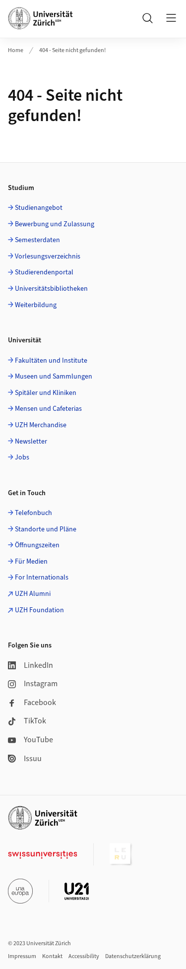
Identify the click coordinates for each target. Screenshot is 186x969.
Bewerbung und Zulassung (54, 224)
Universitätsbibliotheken (51, 289)
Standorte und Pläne (45, 529)
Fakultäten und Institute (51, 361)
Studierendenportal (44, 272)
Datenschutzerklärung (133, 956)
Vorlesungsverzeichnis (47, 256)
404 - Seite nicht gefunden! (72, 50)
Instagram (41, 683)
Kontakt (52, 956)
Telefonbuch (33, 513)
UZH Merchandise (40, 425)
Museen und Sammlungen (53, 377)
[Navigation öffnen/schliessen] (171, 18)
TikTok (35, 720)
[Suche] (147, 18)
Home (15, 50)
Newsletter (31, 442)
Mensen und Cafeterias (48, 409)
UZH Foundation (39, 610)
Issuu (33, 758)
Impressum (22, 956)
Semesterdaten (37, 240)
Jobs (22, 457)
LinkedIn (38, 665)
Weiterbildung (36, 305)
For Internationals (41, 577)
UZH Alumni (33, 594)
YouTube (38, 739)
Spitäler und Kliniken (45, 393)
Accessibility (83, 956)
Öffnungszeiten (37, 545)
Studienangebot (38, 208)
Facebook (40, 702)
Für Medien (31, 562)
